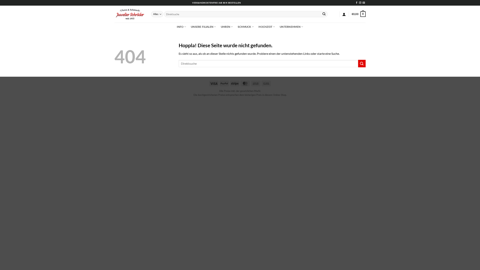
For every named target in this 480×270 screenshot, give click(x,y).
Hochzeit (265, 26)
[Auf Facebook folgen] (357, 3)
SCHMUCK (244, 26)
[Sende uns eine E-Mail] (364, 3)
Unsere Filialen (202, 26)
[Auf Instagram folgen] (360, 3)
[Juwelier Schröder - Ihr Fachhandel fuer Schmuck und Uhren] (130, 14)
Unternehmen (290, 26)
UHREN (225, 26)
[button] (344, 14)
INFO (180, 26)
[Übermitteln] (324, 14)
